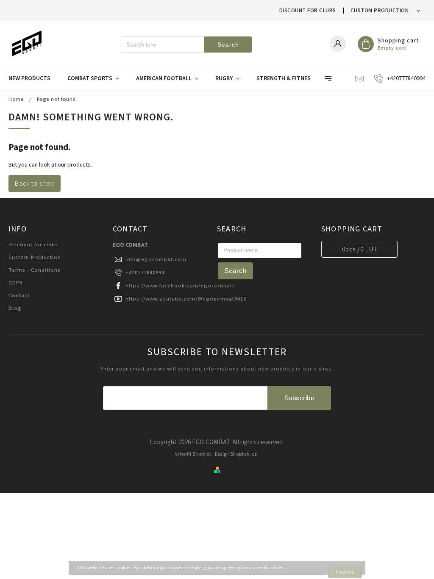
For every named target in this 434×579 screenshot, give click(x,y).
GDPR (15, 283)
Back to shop (34, 183)
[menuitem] (33, 78)
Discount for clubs (307, 10)
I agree (345, 572)
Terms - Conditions (34, 270)
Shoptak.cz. (244, 454)
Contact (19, 295)
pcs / (359, 249)
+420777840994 (144, 272)
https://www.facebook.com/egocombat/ (179, 286)
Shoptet (201, 454)
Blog (15, 308)
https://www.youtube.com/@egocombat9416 (185, 299)
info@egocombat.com (155, 259)
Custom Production (380, 10)
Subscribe (299, 397)
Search (228, 44)
